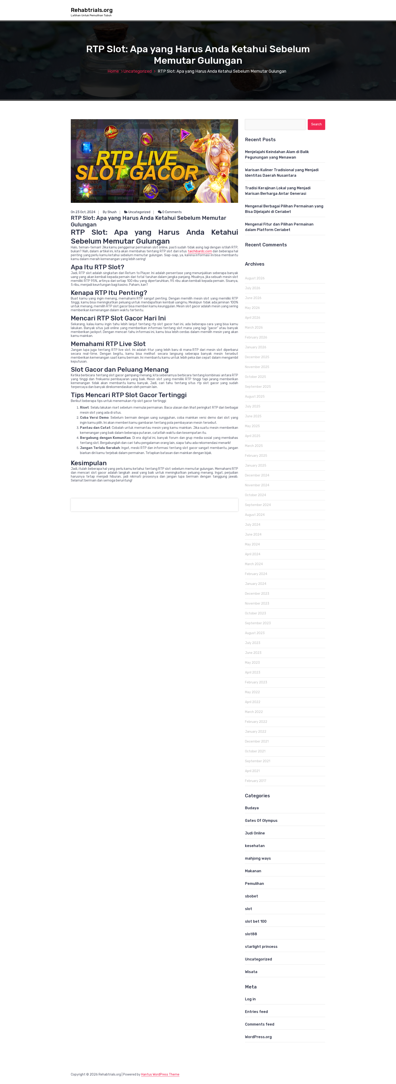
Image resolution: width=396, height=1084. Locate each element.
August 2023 (255, 633)
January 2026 (255, 347)
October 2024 (255, 495)
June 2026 (253, 298)
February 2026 (256, 337)
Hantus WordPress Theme (160, 1074)
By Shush (110, 212)
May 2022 (252, 692)
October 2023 (255, 613)
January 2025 (255, 466)
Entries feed (256, 1012)
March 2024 (254, 564)
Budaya (252, 808)
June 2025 (253, 416)
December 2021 (257, 741)
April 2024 (252, 554)
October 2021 (255, 751)
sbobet (251, 896)
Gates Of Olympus (261, 820)
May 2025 (252, 426)
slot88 (251, 934)
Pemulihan (254, 883)
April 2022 (252, 702)
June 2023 (253, 653)
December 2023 (257, 594)
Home (113, 71)
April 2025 (252, 436)
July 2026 (252, 288)
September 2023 (258, 623)
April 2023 (252, 672)
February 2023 (256, 682)
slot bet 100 (256, 921)
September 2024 (258, 505)
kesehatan (255, 846)
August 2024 (255, 515)
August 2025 (255, 397)
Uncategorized (138, 71)
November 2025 (257, 367)
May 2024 (252, 544)
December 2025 (257, 357)
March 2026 (254, 328)
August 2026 (255, 278)
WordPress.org (258, 1037)
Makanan (253, 871)
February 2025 (256, 456)
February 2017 (255, 781)
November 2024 (257, 485)
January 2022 (255, 732)
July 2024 (252, 525)
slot (248, 909)
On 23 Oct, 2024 (83, 212)
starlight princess (261, 946)
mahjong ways (258, 858)
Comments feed (259, 1024)
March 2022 (254, 712)
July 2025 (252, 406)
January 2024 (255, 584)
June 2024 (253, 534)
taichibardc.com (200, 251)
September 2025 (258, 387)
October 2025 (255, 377)
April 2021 (252, 771)
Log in (250, 999)
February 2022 (256, 722)
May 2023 (252, 663)
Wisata (251, 972)
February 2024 (256, 574)
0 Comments (172, 212)
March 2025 (254, 446)
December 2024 (257, 475)
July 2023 (252, 643)
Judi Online (255, 833)
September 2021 (257, 761)
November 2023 (257, 603)
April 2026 (252, 318)
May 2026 (252, 308)
